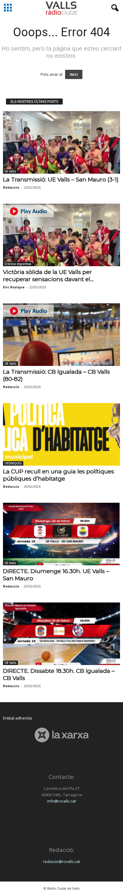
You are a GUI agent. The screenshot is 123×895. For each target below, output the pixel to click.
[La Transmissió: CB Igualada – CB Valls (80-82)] (61, 334)
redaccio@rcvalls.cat (61, 861)
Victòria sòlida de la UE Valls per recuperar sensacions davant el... (48, 276)
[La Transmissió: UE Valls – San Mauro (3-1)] (61, 142)
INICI (74, 74)
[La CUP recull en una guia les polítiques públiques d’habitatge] (61, 434)
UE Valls (10, 171)
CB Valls (10, 363)
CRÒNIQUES (13, 463)
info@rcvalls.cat (61, 801)
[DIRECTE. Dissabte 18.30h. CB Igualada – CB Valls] (61, 633)
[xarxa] (61, 735)
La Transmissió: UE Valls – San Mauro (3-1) (61, 179)
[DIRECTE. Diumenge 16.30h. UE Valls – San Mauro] (61, 534)
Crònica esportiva (17, 264)
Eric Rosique (13, 287)
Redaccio (11, 187)
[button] (113, 8)
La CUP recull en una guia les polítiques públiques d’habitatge (58, 475)
